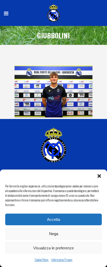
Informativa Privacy (61, 259)
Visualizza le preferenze (53, 248)
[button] (99, 176)
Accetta (53, 219)
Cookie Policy (42, 259)
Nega (53, 233)
